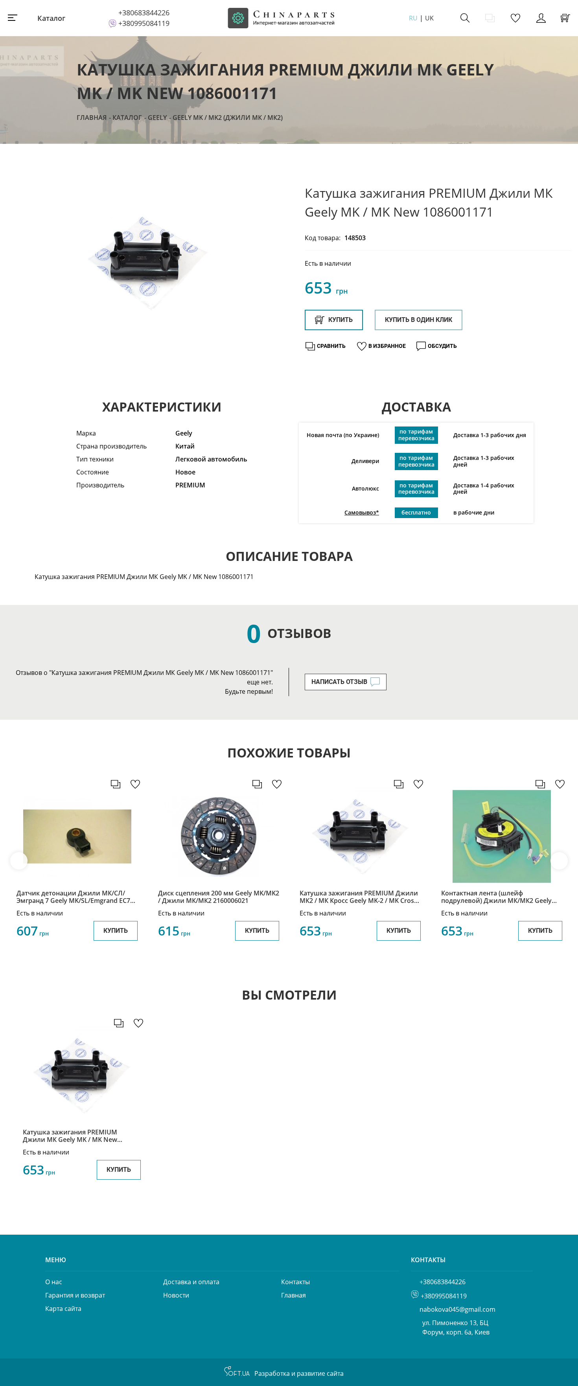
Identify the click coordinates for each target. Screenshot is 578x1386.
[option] (147, 263)
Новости (176, 1295)
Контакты (295, 1282)
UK (429, 18)
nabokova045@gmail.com (457, 1309)
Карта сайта (63, 1308)
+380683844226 (143, 12)
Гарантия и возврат (75, 1295)
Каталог (51, 18)
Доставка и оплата (191, 1282)
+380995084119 (143, 23)
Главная (92, 117)
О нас (53, 1282)
